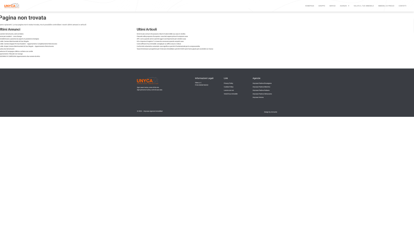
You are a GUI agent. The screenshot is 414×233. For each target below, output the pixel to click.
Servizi (332, 6)
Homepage (309, 6)
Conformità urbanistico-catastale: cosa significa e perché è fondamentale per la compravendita (168, 46)
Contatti (402, 6)
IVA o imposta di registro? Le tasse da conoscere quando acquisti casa (160, 41)
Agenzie (343, 6)
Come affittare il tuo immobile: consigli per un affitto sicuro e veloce (159, 44)
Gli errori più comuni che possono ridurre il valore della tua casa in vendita (161, 34)
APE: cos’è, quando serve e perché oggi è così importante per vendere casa (161, 39)
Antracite (274, 112)
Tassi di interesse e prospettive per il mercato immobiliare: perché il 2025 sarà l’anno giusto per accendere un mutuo (175, 49)
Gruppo (321, 6)
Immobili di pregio (386, 6)
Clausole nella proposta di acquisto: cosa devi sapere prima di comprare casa (162, 36)
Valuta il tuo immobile (364, 6)
